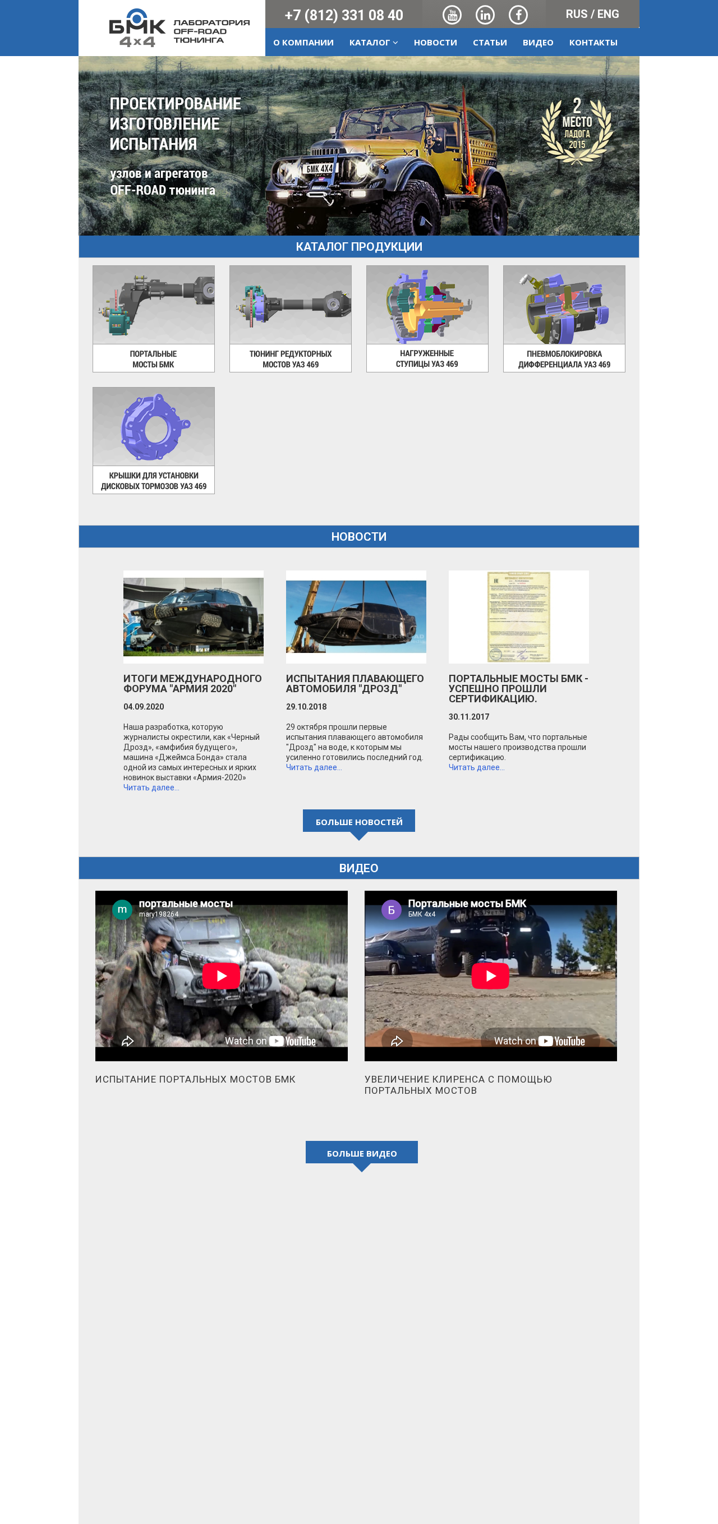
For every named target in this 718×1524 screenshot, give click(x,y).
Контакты (593, 42)
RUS (577, 14)
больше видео (362, 1153)
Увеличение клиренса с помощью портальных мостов (459, 1085)
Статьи (490, 42)
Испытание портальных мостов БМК (195, 1079)
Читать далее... (151, 787)
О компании (303, 42)
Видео (538, 42)
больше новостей (359, 821)
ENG (608, 14)
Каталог (371, 42)
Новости (435, 42)
